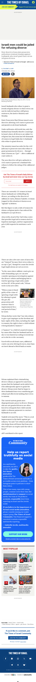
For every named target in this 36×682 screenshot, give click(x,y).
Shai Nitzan (30, 624)
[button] (33, 2)
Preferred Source (9, 63)
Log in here (23, 641)
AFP (12, 68)
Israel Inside (20, 622)
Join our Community (8, 7)
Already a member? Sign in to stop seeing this (18, 539)
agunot (17, 624)
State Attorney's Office (8, 624)
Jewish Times (12, 622)
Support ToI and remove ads (27, 7)
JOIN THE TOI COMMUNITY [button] (18, 638)
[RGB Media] (14, 675)
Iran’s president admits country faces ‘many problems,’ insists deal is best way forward (25, 567)
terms (26, 185)
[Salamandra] (28, 674)
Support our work (18, 534)
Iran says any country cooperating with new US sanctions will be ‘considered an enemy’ (9, 567)
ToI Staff (6, 68)
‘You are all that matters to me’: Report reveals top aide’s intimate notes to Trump (10, 590)
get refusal (23, 624)
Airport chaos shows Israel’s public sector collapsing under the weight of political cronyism (25, 590)
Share (7, 74)
